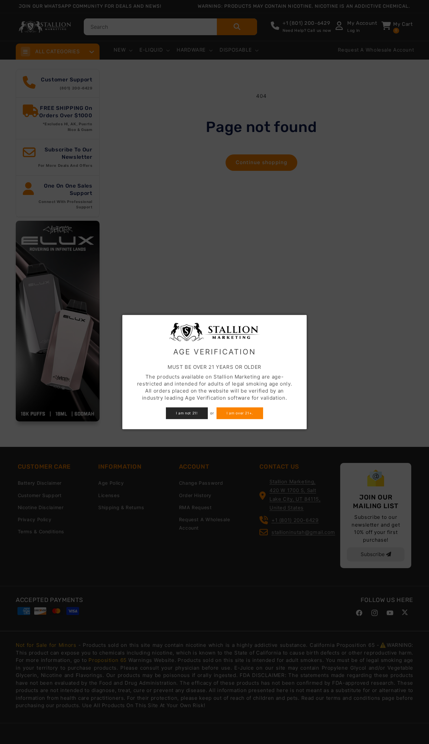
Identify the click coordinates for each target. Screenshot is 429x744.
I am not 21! (187, 413)
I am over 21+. (240, 413)
